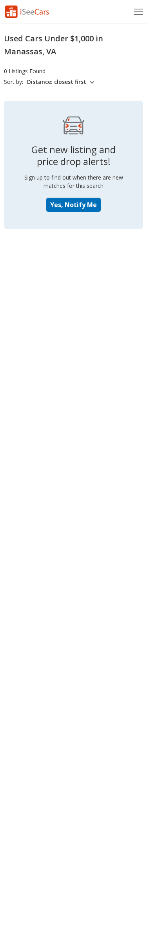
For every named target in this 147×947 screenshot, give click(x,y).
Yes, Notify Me (73, 204)
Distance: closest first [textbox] (56, 82)
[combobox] (62, 82)
